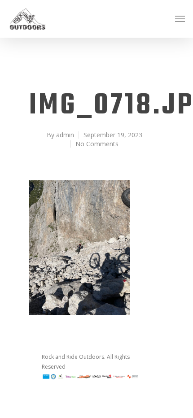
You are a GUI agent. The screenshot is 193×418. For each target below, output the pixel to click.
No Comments (96, 143)
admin (65, 135)
